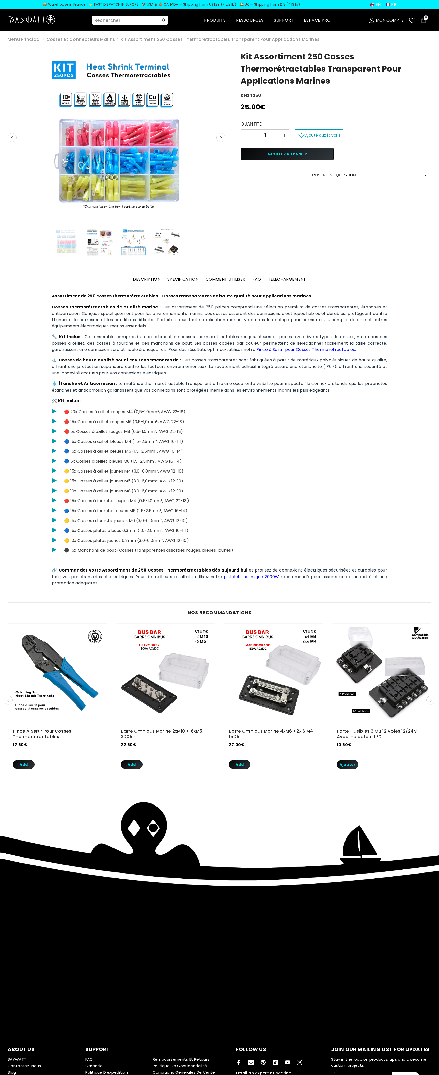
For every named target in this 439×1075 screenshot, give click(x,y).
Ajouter (348, 764)
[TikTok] (275, 1062)
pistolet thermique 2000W (251, 577)
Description (146, 279)
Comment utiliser (225, 279)
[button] (375, 4)
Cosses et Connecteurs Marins (80, 39)
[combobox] (125, 20)
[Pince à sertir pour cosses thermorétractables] (58, 673)
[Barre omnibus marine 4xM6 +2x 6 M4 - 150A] (274, 673)
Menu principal (24, 39)
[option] (117, 138)
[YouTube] (287, 1062)
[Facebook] (239, 1062)
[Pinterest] (263, 1062)
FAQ (256, 279)
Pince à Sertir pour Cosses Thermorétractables (305, 349)
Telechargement (287, 279)
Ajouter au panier (287, 154)
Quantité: (251, 124)
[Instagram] (251, 1062)
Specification (182, 279)
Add (24, 764)
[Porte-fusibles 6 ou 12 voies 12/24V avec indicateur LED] (382, 673)
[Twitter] (300, 1062)
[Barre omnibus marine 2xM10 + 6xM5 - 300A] (166, 673)
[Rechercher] (163, 20)
